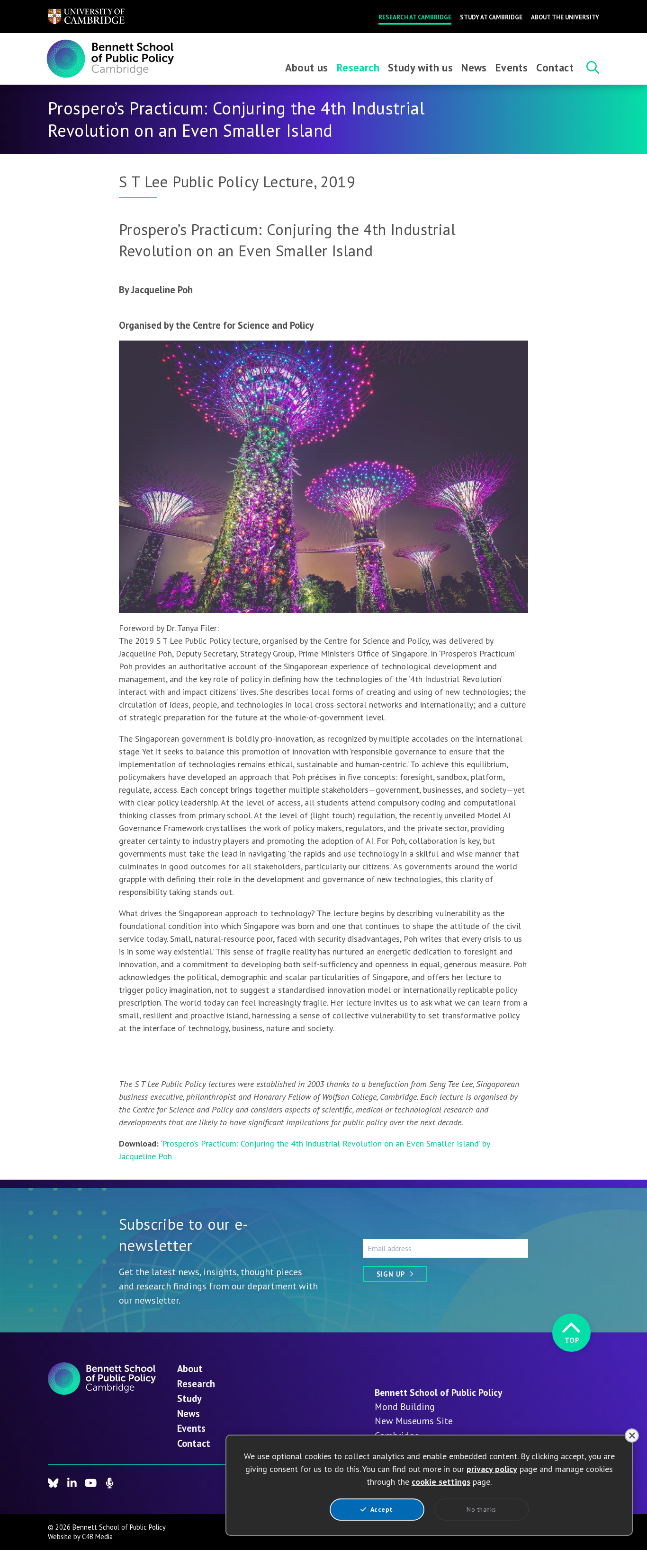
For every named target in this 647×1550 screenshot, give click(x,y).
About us (306, 67)
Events (511, 67)
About (190, 1368)
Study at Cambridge (491, 17)
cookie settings (441, 1481)
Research (358, 67)
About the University (565, 17)
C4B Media (97, 1536)
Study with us (420, 67)
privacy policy (492, 1468)
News (474, 67)
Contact (555, 67)
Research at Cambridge (414, 17)
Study (189, 1398)
